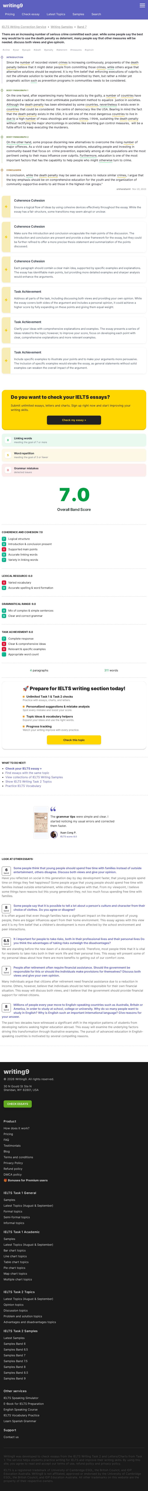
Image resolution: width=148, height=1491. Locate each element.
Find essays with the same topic (27, 773)
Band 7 (82, 27)
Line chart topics (15, 1256)
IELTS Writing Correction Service (24, 27)
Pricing (10, 14)
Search (96, 14)
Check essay (31, 14)
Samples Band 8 (15, 1367)
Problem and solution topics (23, 1316)
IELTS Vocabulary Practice (21, 1415)
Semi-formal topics (17, 1217)
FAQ (6, 1140)
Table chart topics (16, 1262)
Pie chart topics (14, 1268)
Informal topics (14, 1223)
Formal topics (13, 1211)
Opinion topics (13, 1304)
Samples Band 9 (15, 1378)
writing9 (13, 5)
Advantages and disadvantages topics (30, 1322)
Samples (78, 14)
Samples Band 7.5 (16, 1361)
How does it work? (16, 1128)
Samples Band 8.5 (16, 1372)
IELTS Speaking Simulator (21, 1398)
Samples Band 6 (15, 1343)
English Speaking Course (21, 1409)
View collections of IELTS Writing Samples (34, 777)
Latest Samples (14, 1338)
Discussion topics (16, 1310)
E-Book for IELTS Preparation (24, 1403)
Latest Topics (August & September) (28, 1205)
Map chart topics (15, 1273)
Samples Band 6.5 (16, 1349)
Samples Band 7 (14, 1355)
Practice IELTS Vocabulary (23, 786)
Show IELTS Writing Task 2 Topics (28, 781)
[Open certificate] (41, 822)
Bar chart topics (15, 1250)
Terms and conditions (18, 1157)
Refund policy (13, 1168)
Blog (7, 1151)
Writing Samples (62, 27)
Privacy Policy (13, 1163)
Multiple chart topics (18, 1279)
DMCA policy (13, 1174)
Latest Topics (56, 14)
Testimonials (12, 1145)
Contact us (11, 1437)
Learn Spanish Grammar (20, 1421)
